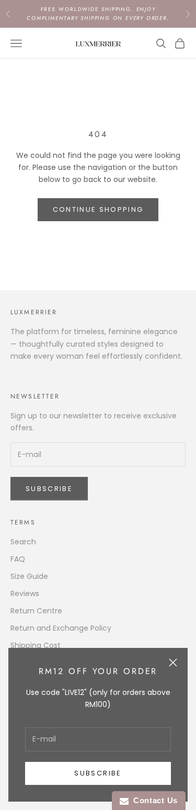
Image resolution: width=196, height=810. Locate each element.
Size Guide (29, 576)
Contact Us (153, 800)
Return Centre (36, 611)
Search (23, 542)
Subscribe (97, 773)
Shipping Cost (35, 645)
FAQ (17, 559)
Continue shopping (98, 209)
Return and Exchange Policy (60, 628)
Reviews (24, 593)
